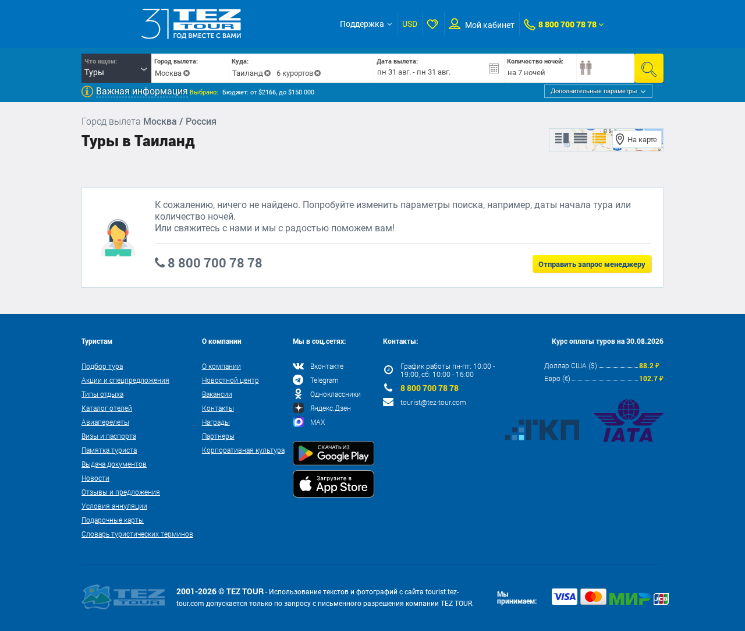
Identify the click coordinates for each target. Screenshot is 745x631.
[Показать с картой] (562, 138)
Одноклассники (335, 394)
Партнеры (218, 436)
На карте (642, 139)
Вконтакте (326, 366)
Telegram (324, 380)
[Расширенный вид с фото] (599, 138)
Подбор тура (102, 366)
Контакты (218, 408)
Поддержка (362, 24)
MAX (317, 422)
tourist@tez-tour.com (433, 402)
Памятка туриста (109, 450)
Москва (168, 73)
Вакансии (217, 394)
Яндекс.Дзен (330, 408)
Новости (95, 478)
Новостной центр (230, 380)
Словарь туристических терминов (137, 534)
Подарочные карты (112, 520)
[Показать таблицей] (580, 138)
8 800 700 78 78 (567, 24)
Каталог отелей (106, 408)
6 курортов (294, 73)
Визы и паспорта (108, 436)
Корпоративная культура (243, 450)
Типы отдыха (102, 394)
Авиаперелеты (105, 422)
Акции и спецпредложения (125, 380)
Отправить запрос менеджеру (591, 264)
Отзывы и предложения (120, 492)
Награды (216, 422)
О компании (221, 366)
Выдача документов (114, 464)
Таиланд (247, 73)
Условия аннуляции (114, 506)
